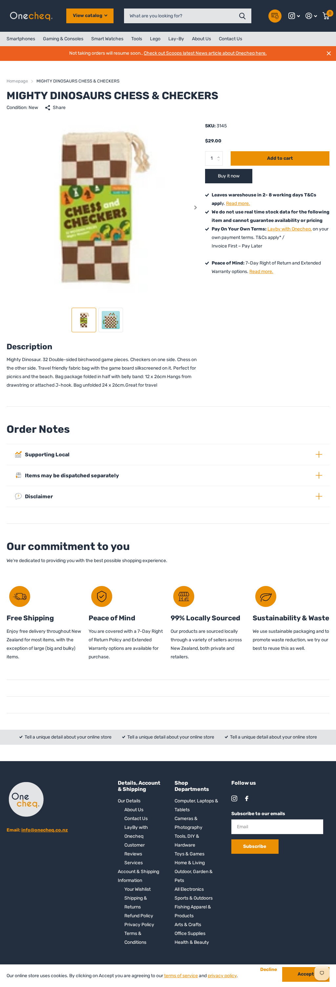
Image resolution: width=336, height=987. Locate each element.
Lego (155, 39)
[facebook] (246, 798)
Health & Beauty (192, 942)
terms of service (181, 975)
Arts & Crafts (188, 924)
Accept (306, 974)
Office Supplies (190, 933)
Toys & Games (189, 854)
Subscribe (255, 846)
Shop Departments (192, 786)
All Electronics (189, 889)
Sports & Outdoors (194, 898)
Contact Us (230, 39)
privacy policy (222, 975)
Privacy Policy (139, 924)
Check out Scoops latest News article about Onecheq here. (205, 53)
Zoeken (242, 16)
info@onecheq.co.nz (44, 830)
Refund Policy (138, 916)
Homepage (17, 81)
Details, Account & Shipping (139, 786)
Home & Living (190, 863)
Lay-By (176, 39)
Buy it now (229, 176)
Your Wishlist (137, 889)
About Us (201, 39)
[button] (195, 207)
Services (133, 863)
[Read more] (294, 16)
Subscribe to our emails (258, 813)
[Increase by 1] (220, 153)
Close (329, 53)
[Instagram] (234, 798)
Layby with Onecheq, (289, 229)
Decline (268, 969)
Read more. (238, 203)
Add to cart (280, 158)
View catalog (88, 15)
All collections (21, 39)
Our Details (129, 801)
